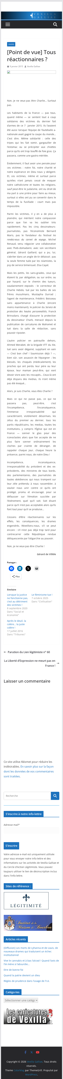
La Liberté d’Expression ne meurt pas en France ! (29, 663)
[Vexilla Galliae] (31, 14)
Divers (11, 44)
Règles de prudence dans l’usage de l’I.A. (27, 981)
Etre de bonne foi (13, 969)
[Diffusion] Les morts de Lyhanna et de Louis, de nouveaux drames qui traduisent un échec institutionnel (31, 951)
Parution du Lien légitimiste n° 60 (29, 652)
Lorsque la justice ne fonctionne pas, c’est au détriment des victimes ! (17, 599)
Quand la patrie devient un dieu (22, 975)
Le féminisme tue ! (42, 594)
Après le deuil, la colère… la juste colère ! (16, 624)
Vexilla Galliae (33, 66)
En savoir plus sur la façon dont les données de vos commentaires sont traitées (29, 771)
